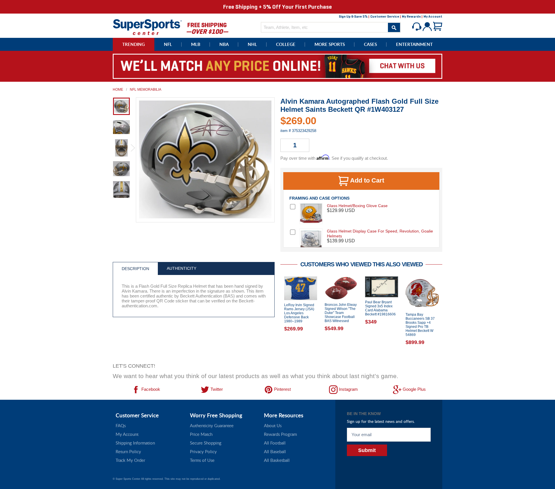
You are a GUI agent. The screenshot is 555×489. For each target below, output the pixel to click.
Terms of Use (202, 460)
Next (446, 318)
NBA (224, 44)
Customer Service (384, 16)
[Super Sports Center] (147, 26)
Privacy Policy (203, 451)
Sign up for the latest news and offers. (381, 421)
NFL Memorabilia (145, 90)
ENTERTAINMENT (414, 44)
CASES (370, 44)
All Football (275, 443)
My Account (432, 16)
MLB (195, 44)
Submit (367, 450)
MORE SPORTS (329, 44)
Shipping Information (135, 443)
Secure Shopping (205, 443)
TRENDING (133, 44)
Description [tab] (135, 268)
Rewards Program (280, 434)
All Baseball (275, 451)
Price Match (201, 434)
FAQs (121, 425)
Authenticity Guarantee (212, 425)
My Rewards (411, 16)
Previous (276, 318)
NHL (252, 44)
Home (118, 90)
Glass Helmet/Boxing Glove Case (357, 205)
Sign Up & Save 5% (353, 16)
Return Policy (128, 451)
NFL (168, 44)
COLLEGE (285, 44)
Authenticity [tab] (181, 268)
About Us (273, 425)
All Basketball (277, 460)
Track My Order (130, 460)
